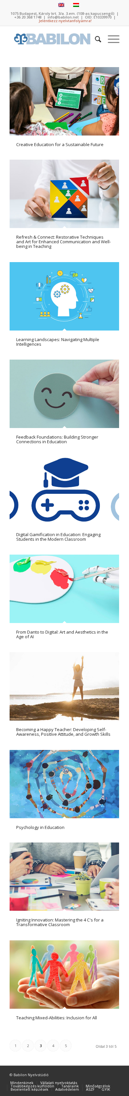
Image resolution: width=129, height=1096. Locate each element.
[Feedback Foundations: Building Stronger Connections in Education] (64, 394)
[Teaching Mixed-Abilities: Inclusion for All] (64, 974)
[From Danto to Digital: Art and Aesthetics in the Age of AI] (64, 589)
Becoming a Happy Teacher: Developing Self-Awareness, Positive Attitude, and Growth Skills (63, 731)
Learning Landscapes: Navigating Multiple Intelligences (57, 341)
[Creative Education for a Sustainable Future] (64, 101)
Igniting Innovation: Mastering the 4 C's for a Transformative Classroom (60, 922)
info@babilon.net (63, 17)
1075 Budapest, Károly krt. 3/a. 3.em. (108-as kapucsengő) (62, 13)
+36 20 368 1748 (27, 17)
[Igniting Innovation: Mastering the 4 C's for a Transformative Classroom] (64, 876)
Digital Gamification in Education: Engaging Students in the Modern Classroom (58, 536)
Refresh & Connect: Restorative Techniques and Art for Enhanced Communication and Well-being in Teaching (63, 242)
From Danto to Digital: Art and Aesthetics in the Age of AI (62, 634)
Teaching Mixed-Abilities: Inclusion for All (56, 1018)
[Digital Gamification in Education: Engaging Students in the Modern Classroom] (64, 491)
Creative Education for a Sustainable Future (60, 144)
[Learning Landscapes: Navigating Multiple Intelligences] (64, 296)
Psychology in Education (40, 827)
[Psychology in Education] (64, 784)
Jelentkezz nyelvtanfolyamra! (65, 20)
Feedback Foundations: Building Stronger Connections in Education (57, 439)
